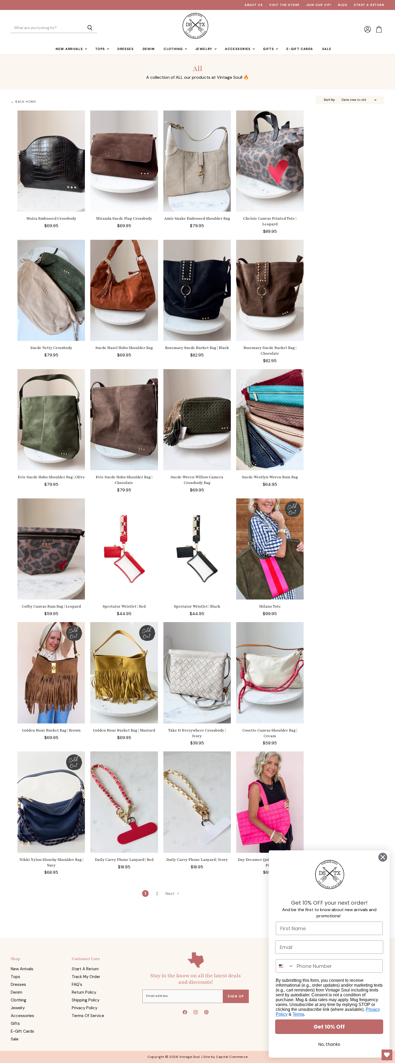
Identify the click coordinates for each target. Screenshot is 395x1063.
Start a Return (369, 5)
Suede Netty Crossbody (51, 347)
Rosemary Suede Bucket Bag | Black (197, 347)
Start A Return (85, 969)
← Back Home (23, 102)
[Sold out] (270, 549)
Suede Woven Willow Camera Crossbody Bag (197, 480)
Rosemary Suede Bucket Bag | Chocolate (269, 350)
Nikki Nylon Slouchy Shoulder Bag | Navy (51, 862)
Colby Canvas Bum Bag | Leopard (51, 606)
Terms (298, 1014)
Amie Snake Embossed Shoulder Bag (197, 218)
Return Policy (84, 992)
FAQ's (77, 984)
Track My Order (86, 976)
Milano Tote (270, 606)
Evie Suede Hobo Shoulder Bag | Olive (51, 477)
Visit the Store (284, 5)
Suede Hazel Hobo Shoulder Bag (124, 347)
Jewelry (204, 49)
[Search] (90, 28)
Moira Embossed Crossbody (51, 218)
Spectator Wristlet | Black (197, 606)
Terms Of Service (88, 1015)
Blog (342, 5)
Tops (100, 49)
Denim (149, 49)
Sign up (236, 996)
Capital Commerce (231, 1057)
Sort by (329, 100)
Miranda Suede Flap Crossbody (124, 218)
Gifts (269, 49)
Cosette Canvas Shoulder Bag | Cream (269, 733)
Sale (327, 49)
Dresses (125, 49)
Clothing (174, 49)
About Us (254, 5)
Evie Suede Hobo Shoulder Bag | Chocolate (124, 480)
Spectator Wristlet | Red (124, 606)
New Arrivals (70, 49)
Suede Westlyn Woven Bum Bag (270, 477)
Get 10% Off (329, 1026)
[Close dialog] (382, 857)
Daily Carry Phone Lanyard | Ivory (197, 859)
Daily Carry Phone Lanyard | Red (124, 859)
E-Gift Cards (299, 49)
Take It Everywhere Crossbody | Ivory (197, 733)
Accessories (238, 49)
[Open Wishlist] (387, 1055)
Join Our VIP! (319, 5)
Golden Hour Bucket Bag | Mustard (124, 730)
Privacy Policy (84, 1008)
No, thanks (329, 1044)
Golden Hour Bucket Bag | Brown (51, 730)
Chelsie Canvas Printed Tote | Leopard (269, 221)
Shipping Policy (85, 1000)
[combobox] (285, 965)
